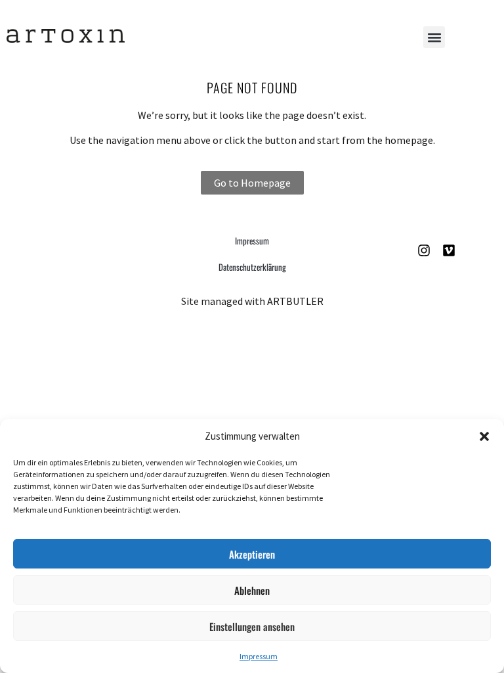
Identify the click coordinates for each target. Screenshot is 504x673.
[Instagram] (424, 250)
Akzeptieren (252, 554)
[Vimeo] (449, 250)
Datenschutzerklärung (252, 266)
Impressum (259, 656)
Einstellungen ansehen (252, 626)
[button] (484, 436)
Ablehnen (252, 590)
